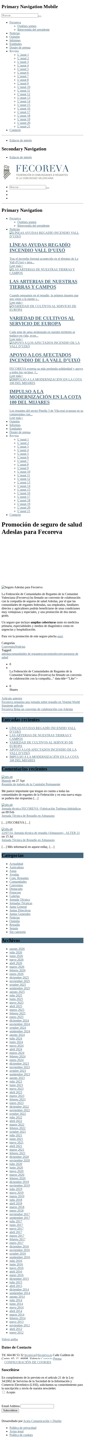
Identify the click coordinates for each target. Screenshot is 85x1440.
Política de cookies (21, 1435)
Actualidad (16, 863)
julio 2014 (15, 1300)
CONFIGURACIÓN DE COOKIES (27, 1362)
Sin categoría (17, 932)
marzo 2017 (16, 1235)
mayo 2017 (16, 1228)
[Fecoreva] (36, 180)
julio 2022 (15, 1117)
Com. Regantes (19, 878)
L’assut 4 (23, 65)
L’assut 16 (23, 108)
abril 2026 (15, 963)
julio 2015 (15, 1282)
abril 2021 (15, 1146)
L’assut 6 (23, 72)
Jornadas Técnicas (20, 903)
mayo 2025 (16, 1002)
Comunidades (18, 881)
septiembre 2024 (19, 1031)
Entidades (15, 44)
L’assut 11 (23, 90)
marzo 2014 (16, 1314)
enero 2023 (16, 1103)
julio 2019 (15, 1189)
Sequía (13, 928)
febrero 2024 (17, 1056)
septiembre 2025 (19, 988)
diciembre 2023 (19, 1063)
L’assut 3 (23, 62)
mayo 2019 (16, 1192)
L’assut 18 (23, 115)
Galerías (14, 896)
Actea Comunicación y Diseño (42, 1421)
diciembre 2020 (19, 1156)
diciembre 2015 (19, 1278)
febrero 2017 (17, 1239)
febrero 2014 (17, 1318)
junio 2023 (16, 1085)
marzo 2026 (16, 966)
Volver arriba (10, 1339)
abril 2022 (15, 1121)
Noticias (14, 33)
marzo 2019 (16, 1196)
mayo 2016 (16, 1268)
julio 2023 (15, 1081)
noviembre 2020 (19, 1160)
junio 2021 (16, 1139)
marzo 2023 (16, 1096)
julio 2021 (15, 1135)
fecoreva (59, 653)
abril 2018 (15, 1203)
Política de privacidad (22, 1427)
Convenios (8, 646)
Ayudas (14, 874)
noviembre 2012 (19, 1325)
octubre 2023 (17, 1070)
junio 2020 (16, 1167)
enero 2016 (16, 1275)
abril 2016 (15, 1271)
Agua (12, 871)
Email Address (11, 1406)
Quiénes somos (26, 26)
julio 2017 (15, 1221)
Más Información (12, 1399)
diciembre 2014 (19, 1289)
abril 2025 (15, 1006)
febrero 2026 (17, 970)
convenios (48, 653)
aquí (60, 636)
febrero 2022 (17, 1128)
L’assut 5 (23, 69)
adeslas (6, 653)
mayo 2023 (16, 1088)
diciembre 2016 (19, 1246)
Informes (15, 40)
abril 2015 (15, 1286)
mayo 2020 (16, 1171)
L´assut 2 (23, 58)
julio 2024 (15, 1038)
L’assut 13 (23, 97)
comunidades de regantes (26, 653)
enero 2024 (16, 1060)
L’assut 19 (23, 119)
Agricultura (16, 867)
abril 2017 (15, 1232)
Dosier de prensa (19, 47)
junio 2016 (16, 1264)
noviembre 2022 (19, 1110)
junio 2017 (16, 1225)
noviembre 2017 (19, 1214)
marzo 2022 (16, 1124)
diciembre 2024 (19, 1020)
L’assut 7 (23, 76)
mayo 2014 (16, 1307)
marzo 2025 (16, 1009)
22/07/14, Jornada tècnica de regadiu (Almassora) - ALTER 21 (41, 833)
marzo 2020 (16, 1174)
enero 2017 (16, 1243)
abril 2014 (15, 1311)
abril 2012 (15, 1329)
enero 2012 (16, 1332)
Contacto (15, 130)
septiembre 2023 (19, 1074)
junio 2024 (16, 1042)
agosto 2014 (17, 1296)
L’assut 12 (23, 94)
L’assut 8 (23, 79)
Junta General (18, 906)
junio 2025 (16, 999)
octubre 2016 (17, 1253)
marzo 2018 (16, 1207)
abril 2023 (15, 1092)
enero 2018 (16, 1210)
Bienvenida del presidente (33, 29)
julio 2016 (15, 1260)
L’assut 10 (23, 87)
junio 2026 (16, 956)
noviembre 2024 (19, 1024)
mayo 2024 (16, 1045)
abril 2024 (15, 1049)
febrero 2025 (17, 1013)
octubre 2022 (17, 1113)
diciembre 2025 (19, 977)
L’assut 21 (23, 126)
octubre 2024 (17, 1027)
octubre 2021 (17, 1131)
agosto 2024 (17, 1035)
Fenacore (15, 892)
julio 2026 (15, 952)
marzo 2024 (16, 1052)
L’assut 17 (23, 112)
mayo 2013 (16, 1321)
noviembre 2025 (19, 981)
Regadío (14, 924)
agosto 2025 (17, 992)
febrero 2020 (17, 1178)
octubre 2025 (17, 984)
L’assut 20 (23, 123)
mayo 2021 (16, 1142)
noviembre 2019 (19, 1185)
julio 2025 (15, 995)
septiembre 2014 (19, 1293)
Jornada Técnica (19, 899)
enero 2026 (16, 974)
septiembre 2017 (19, 1217)
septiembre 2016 (19, 1257)
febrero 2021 (17, 1153)
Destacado (16, 889)
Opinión (14, 36)
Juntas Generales (19, 914)
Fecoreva (15, 22)
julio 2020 (15, 1164)
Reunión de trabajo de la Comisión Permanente (31, 784)
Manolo (6, 780)
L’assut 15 (23, 105)
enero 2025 (16, 1017)
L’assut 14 (23, 101)
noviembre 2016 (19, 1250)
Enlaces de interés (20, 140)
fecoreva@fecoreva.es (38, 1355)
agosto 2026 (17, 949)
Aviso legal (16, 1431)
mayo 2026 (16, 959)
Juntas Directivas (20, 910)
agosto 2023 (17, 1078)
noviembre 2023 (19, 1067)
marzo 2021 (16, 1149)
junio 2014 (16, 1304)
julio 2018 (15, 1200)
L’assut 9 (23, 83)
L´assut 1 (23, 54)
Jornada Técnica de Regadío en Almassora (28, 815)
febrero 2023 (17, 1099)
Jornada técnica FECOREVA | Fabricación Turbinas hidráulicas (41, 808)
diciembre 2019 (19, 1182)
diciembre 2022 (19, 1106)
